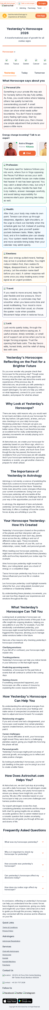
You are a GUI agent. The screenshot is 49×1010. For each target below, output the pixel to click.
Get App (41, 16)
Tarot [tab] (39, 8)
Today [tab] (24, 72)
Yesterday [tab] (9, 72)
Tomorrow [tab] (39, 72)
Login (43, 3)
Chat (28, 153)
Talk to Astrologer (28, 3)
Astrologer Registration (11, 941)
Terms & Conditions (10, 927)
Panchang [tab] (31, 8)
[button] (24, 842)
